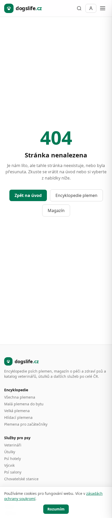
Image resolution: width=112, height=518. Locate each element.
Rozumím (56, 509)
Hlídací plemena (18, 417)
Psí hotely (12, 458)
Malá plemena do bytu (23, 403)
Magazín (56, 210)
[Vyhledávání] (79, 8)
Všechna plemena (19, 397)
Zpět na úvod (28, 195)
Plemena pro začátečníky (25, 424)
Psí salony (12, 472)
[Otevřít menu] (102, 8)
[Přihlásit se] (90, 8)
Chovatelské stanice (21, 478)
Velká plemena (17, 410)
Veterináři (12, 445)
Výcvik (9, 465)
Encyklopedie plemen (76, 195)
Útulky (9, 451)
